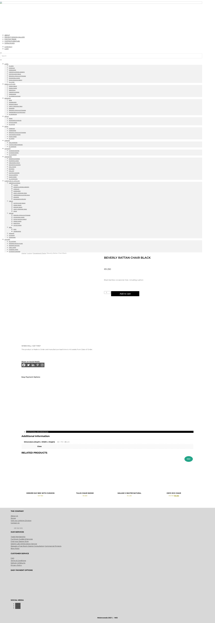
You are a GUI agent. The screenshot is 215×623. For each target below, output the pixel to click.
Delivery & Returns (18, 563)
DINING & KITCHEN (9, 84)
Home (24, 253)
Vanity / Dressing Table (15, 106)
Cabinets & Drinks (14, 92)
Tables (11, 201)
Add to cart (125, 294)
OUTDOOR (7, 148)
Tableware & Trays (14, 162)
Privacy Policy (16, 565)
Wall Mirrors (13, 142)
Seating (11, 213)
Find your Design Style (20, 541)
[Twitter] (28, 365)
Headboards (12, 102)
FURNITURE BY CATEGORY (12, 181)
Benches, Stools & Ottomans (17, 76)
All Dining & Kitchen (14, 96)
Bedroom (7, 98)
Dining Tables (13, 86)
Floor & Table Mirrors (16, 144)
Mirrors (11, 233)
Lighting (7, 239)
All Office (12, 124)
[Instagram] (42, 365)
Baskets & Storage (14, 158)
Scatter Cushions (14, 172)
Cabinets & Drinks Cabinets (17, 72)
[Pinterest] (37, 365)
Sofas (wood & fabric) (15, 80)
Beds (10, 100)
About (7, 35)
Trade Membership (18, 537)
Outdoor (12, 235)
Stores (13, 518)
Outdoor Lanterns (14, 251)
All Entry (11, 138)
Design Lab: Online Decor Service (24, 544)
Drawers (11, 108)
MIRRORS (7, 140)
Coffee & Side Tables (15, 74)
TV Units (11, 66)
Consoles (12, 68)
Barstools (12, 90)
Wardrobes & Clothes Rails (17, 112)
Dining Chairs (13, 88)
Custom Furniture (12, 41)
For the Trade (10, 39)
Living (6, 64)
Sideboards (12, 70)
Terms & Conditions (18, 561)
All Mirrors (12, 146)
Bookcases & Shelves (15, 120)
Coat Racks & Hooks (14, 134)
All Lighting (12, 241)
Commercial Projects (53, 546)
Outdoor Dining (14, 152)
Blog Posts (15, 548)
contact (8, 47)
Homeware (8, 156)
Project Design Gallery (14, 37)
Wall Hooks (12, 166)
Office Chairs (13, 122)
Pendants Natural (14, 245)
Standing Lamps (13, 249)
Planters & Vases (14, 160)
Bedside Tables (13, 104)
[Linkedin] (33, 365)
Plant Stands (13, 136)
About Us (14, 516)
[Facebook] (24, 365)
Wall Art (11, 170)
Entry (6, 126)
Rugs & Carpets (13, 175)
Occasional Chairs (14, 78)
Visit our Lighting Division (21, 521)
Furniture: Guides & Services (22, 539)
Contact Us (15, 523)
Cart (6, 49)
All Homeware (13, 179)
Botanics (11, 168)
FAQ (12, 558)
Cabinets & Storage (14, 183)
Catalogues (9, 43)
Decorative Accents (15, 164)
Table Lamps (12, 247)
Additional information (37, 432)
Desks (10, 118)
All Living (11, 82)
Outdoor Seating (14, 150)
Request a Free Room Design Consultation (27, 546)
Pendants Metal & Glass (16, 243)
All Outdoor (13, 154)
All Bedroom (13, 114)
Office (6, 116)
